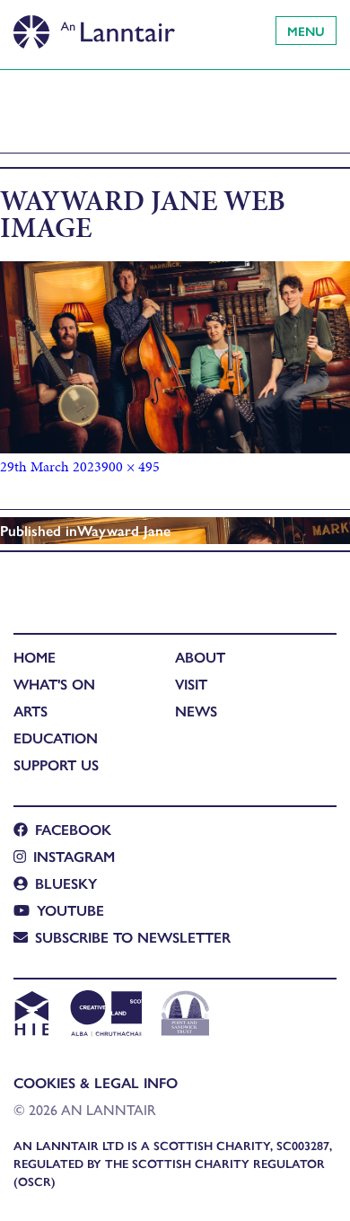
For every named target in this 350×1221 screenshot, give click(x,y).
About (200, 656)
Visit (191, 683)
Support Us (56, 764)
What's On (54, 683)
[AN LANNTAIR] (94, 27)
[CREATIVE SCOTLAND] (104, 1015)
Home (34, 656)
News (196, 710)
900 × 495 (130, 466)
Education (55, 737)
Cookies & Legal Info (95, 1082)
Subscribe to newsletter (133, 937)
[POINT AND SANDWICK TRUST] (185, 1015)
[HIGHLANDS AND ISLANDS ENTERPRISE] (30, 1015)
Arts (30, 710)
